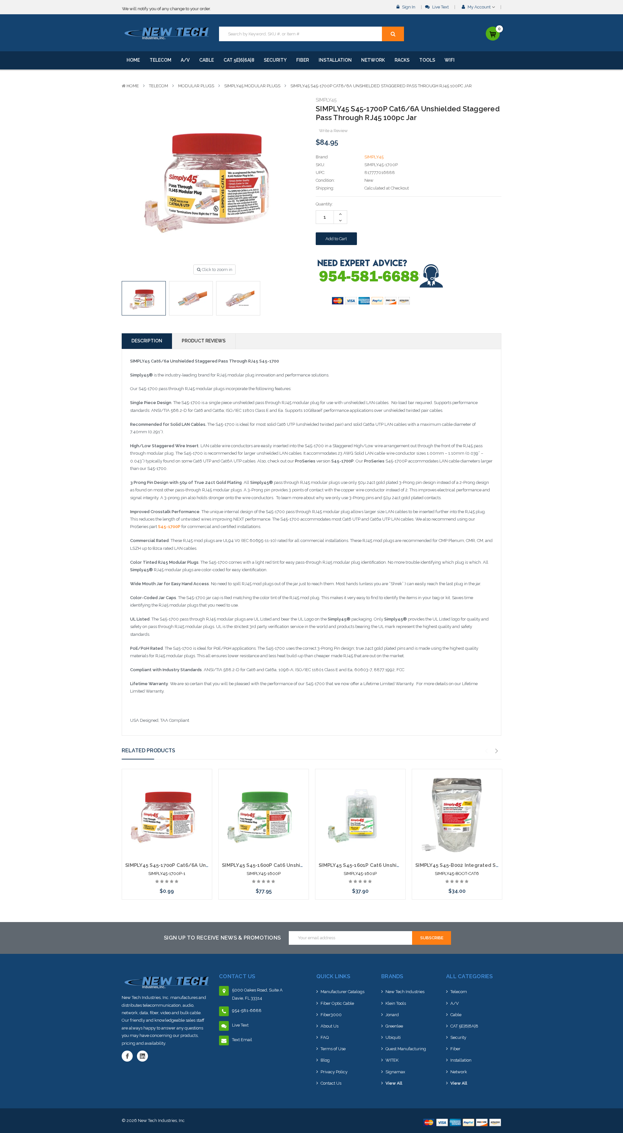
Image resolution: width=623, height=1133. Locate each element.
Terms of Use (333, 1048)
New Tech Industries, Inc (161, 1120)
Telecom (160, 60)
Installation (335, 60)
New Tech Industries (404, 991)
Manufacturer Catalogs (342, 991)
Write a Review (333, 130)
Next (496, 751)
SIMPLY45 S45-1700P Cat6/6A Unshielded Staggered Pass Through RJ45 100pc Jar (381, 85)
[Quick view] (167, 793)
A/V (185, 60)
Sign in (408, 7)
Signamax (395, 1071)
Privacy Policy (334, 1071)
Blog (325, 1060)
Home (133, 60)
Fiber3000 (331, 1014)
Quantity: (324, 204)
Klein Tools (395, 1003)
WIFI (450, 60)
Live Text (440, 7)
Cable (206, 60)
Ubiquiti (393, 1037)
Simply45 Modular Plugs (252, 85)
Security (275, 60)
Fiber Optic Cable (337, 1003)
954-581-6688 (247, 1010)
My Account (479, 7)
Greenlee (394, 1026)
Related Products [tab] (148, 750)
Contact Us (331, 1083)
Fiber (302, 60)
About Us (329, 1026)
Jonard (392, 1014)
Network (373, 60)
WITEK (391, 1060)
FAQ (325, 1037)
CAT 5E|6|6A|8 (239, 60)
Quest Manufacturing (405, 1048)
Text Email (242, 1039)
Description (146, 340)
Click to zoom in (216, 269)
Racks (402, 60)
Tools (427, 60)
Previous (486, 751)
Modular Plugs (196, 85)
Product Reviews (204, 340)
